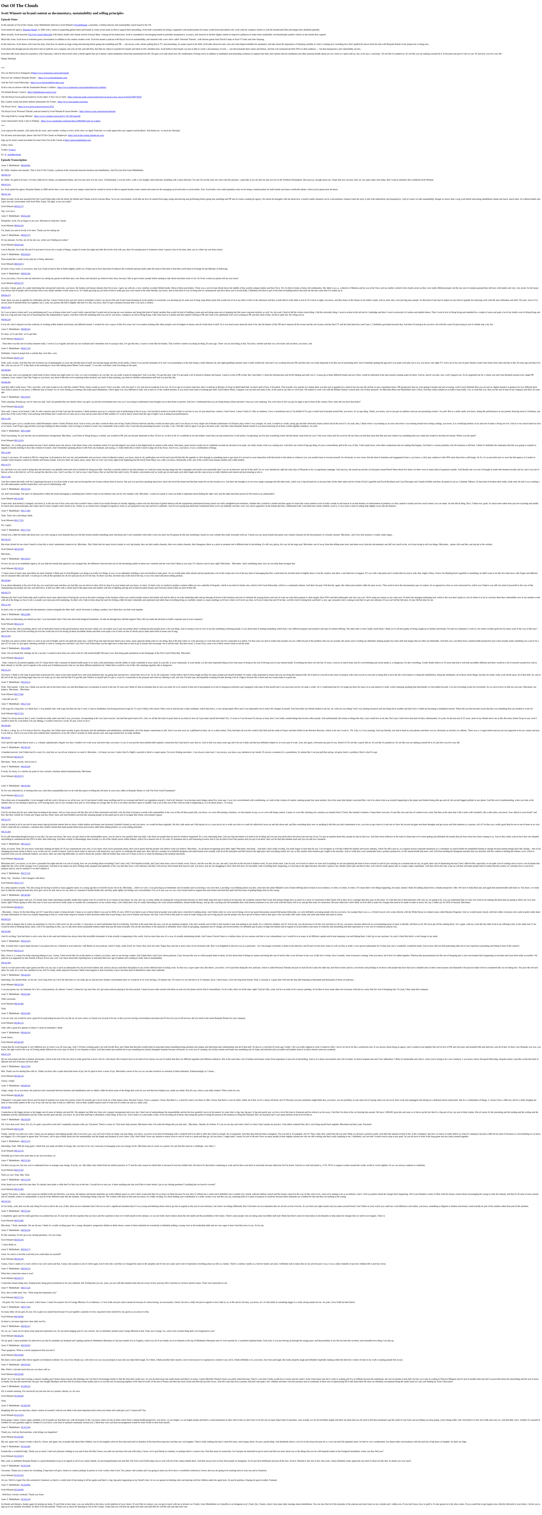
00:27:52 (19, 713)
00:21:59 (6, 605)
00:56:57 (19, 1278)
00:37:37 (19, 883)
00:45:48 (19, 1004)
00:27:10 (25, 704)
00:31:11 (18, 795)
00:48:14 (19, 1076)
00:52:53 (19, 1151)
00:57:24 (25, 1288)
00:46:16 (25, 1032)
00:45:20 (19, 984)
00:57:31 (19, 1297)
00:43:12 (19, 950)
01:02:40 (25, 1446)
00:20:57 (6, 592)
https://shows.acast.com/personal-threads (97, 111)
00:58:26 (19, 1336)
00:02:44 (19, 245)
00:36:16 (19, 858)
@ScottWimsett (80, 25)
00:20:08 (6, 580)
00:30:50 (25, 766)
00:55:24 (25, 1211)
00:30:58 (25, 786)
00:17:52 (19, 520)
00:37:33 (25, 873)
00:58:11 (25, 1326)
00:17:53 (25, 530)
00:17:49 (25, 511)
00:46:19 (19, 1042)
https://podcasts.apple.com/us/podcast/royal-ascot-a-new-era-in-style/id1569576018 (105, 97)
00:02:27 (19, 206)
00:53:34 (25, 1179)
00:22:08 (25, 614)
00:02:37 (25, 235)
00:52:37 (25, 1141)
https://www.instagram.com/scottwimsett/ (50, 73)
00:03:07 (19, 264)
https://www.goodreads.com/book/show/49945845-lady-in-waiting (70, 121)
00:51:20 (19, 1129)
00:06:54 (25, 329)
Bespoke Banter (30, 30)
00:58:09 (19, 1316)
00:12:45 (19, 440)
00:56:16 (19, 1240)
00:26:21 (25, 682)
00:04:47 (6, 295)
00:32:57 (6, 819)
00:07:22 (19, 358)
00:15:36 (6, 477)
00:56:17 (25, 1249)
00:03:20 (25, 273)
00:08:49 (6, 382)
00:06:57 (19, 339)
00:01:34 (6, 194)
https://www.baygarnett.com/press (73, 102)
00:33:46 (6, 832)
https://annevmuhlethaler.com (78, 140)
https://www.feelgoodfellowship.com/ (47, 82)
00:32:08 (6, 807)
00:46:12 (19, 1023)
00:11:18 (6, 418)
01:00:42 (25, 1386)
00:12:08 (25, 431)
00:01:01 (6, 184)
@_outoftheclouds (13, 154)
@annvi (12, 150)
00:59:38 (19, 1374)
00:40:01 (19, 907)
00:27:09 (19, 694)
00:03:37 (19, 283)
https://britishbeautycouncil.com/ (42, 92)
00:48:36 (19, 1095)
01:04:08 (25, 1485)
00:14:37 (6, 464)
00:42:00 (6, 931)
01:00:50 (25, 1405)
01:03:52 (19, 1475)
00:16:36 (19, 498)
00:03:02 (25, 254)
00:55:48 (19, 1220)
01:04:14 (25, 1499)
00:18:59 (19, 549)
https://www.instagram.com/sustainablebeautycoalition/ (81, 87)
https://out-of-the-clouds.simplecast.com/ (86, 135)
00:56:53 (25, 1268)
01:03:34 (25, 1465)
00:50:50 (25, 1119)
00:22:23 (19, 624)
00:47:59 (25, 1066)
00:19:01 (25, 559)
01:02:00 (19, 1437)
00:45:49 (25, 1013)
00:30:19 (25, 747)
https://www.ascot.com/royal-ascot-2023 (36, 106)
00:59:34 (25, 1364)
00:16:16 (25, 489)
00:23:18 (6, 636)
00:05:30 (6, 307)
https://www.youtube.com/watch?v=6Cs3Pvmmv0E (57, 116)
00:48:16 (25, 1085)
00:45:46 (25, 994)
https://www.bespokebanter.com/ (52, 78)
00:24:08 (25, 648)
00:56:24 (19, 1259)
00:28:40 (6, 725)
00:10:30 (19, 406)
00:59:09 (19, 1355)
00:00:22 (6, 175)
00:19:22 (19, 568)
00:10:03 (25, 397)
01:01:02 (19, 1415)
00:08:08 (6, 370)
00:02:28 (25, 216)
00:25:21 (6, 670)
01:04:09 (19, 1489)
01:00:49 (19, 1396)
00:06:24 (6, 319)
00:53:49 (19, 1189)
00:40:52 (6, 919)
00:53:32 (19, 1170)
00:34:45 (25, 844)
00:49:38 (6, 1107)
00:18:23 (6, 539)
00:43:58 (6, 963)
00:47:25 (6, 1054)
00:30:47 (19, 757)
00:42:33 (25, 941)
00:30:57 (19, 776)
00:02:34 (19, 225)
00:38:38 (25, 895)
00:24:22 (19, 658)
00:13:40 (6, 452)
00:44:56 (25, 975)
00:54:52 (6, 1201)
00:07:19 (25, 348)
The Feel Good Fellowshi (39, 34)
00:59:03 (25, 1345)
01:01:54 (25, 1427)
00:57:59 (25, 1307)
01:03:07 (19, 1456)
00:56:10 (25, 1230)
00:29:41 (6, 738)
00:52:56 (25, 1160)
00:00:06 (25, 165)
